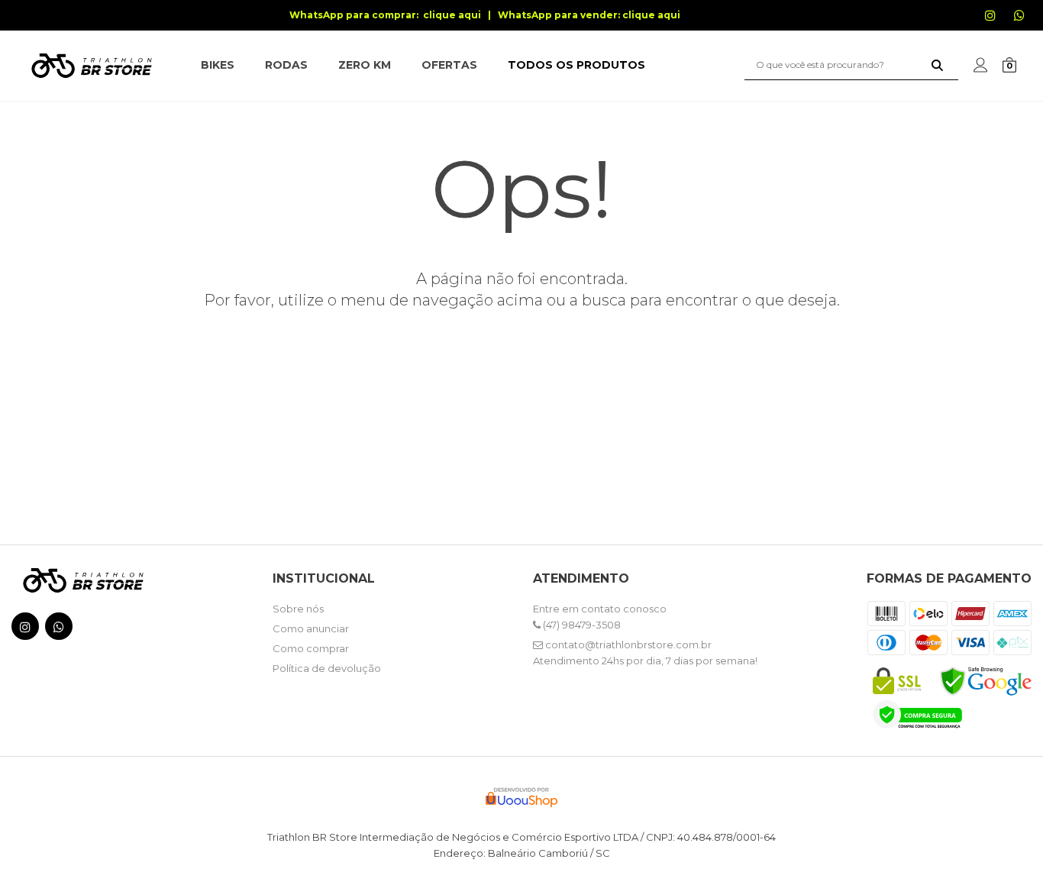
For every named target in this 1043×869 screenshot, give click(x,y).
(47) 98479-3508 (581, 625)
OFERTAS (449, 65)
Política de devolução (327, 668)
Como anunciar (311, 628)
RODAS (286, 65)
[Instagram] (999, 23)
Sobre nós (298, 608)
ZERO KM (364, 65)
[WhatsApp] (1028, 23)
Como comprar (311, 648)
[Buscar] (937, 65)
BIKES (217, 65)
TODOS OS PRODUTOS (576, 65)
